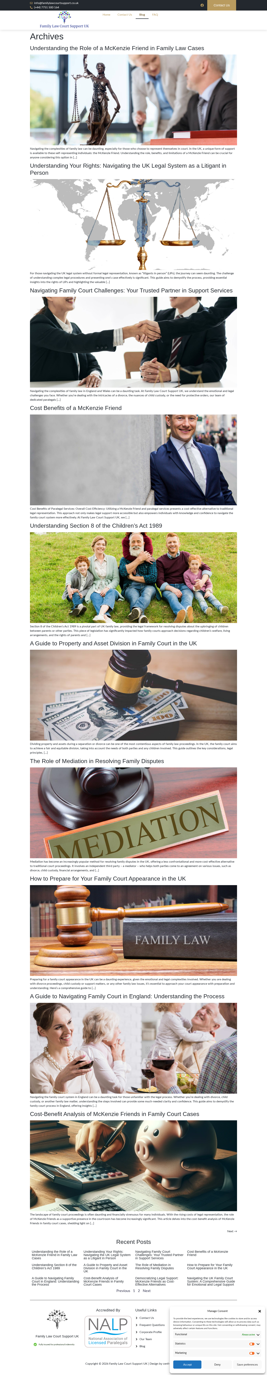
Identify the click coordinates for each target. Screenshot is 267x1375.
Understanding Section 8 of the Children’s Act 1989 (96, 525)
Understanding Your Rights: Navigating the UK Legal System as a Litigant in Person (107, 1255)
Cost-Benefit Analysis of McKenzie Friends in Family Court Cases (114, 1114)
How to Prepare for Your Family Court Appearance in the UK (108, 878)
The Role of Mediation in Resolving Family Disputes (97, 761)
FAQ (155, 14)
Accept (187, 1364)
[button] (260, 1311)
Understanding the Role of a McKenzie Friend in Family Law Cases (117, 48)
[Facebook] (202, 5)
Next (232, 1231)
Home (106, 14)
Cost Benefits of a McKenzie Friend (76, 408)
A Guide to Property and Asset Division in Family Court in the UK (113, 643)
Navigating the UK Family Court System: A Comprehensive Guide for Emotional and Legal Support (211, 1281)
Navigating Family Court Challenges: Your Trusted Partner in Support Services (131, 290)
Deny (217, 1364)
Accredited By (108, 1310)
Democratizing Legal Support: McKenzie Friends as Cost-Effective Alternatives (156, 1281)
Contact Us (125, 14)
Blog (142, 14)
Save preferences (247, 1364)
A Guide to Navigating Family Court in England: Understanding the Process (127, 996)
